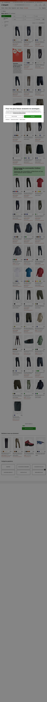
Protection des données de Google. (19, 113)
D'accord (33, 116)
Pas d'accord (14, 116)
